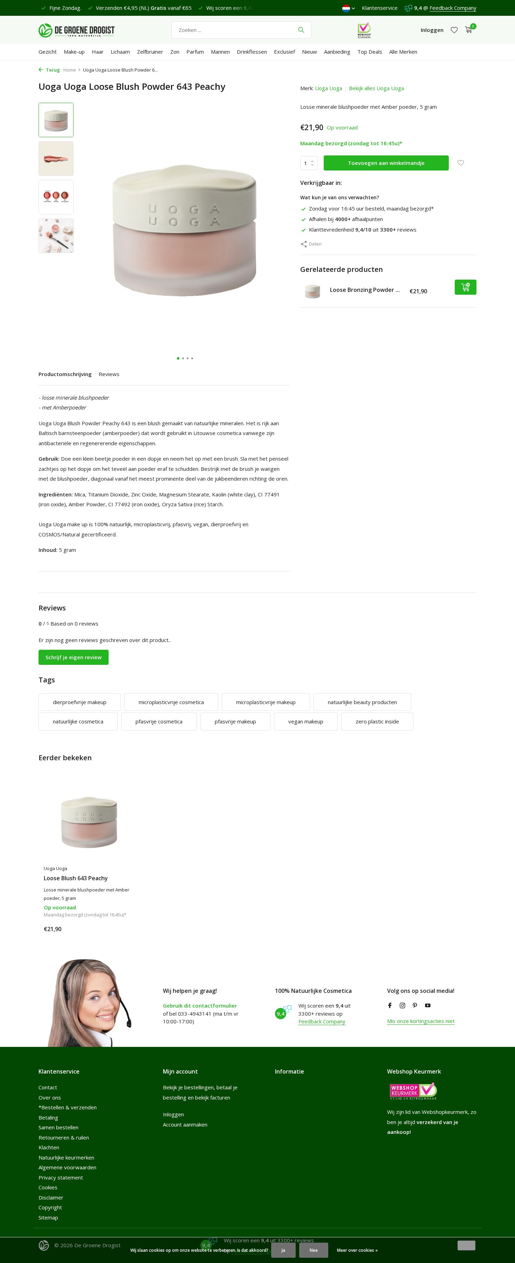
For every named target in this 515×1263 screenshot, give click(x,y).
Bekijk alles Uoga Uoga (376, 88)
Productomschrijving (65, 373)
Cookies (48, 1187)
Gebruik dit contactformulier (200, 1005)
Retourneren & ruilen (64, 1137)
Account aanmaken (185, 1124)
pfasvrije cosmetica (159, 721)
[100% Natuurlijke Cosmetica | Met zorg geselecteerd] (82, 30)
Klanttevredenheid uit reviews (363, 229)
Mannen (220, 51)
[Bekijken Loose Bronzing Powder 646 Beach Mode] (312, 291)
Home (69, 70)
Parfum (195, 51)
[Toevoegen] (465, 287)
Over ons (50, 1097)
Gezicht (48, 51)
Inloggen (173, 1114)
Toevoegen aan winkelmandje (386, 162)
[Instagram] (402, 1006)
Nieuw (309, 51)
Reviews (109, 373)
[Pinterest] (415, 1006)
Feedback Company (453, 7)
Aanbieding (337, 51)
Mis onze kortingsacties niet (421, 1020)
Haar (98, 51)
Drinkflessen (252, 51)
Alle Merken (403, 51)
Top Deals (369, 51)
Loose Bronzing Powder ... (365, 290)
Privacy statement (61, 1177)
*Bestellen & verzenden (68, 1107)
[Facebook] (390, 1006)
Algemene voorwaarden (67, 1167)
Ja (283, 1250)
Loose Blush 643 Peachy (76, 878)
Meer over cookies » (357, 1250)
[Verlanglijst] (454, 30)
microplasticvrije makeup (266, 702)
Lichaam (120, 51)
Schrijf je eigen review (74, 657)
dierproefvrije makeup (80, 702)
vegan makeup (305, 721)
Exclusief (284, 51)
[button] (178, 358)
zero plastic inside (377, 721)
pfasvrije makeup (235, 721)
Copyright (50, 1207)
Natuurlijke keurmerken (66, 1157)
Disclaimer (51, 1197)
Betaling (48, 1117)
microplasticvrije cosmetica (171, 702)
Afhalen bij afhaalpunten (346, 218)
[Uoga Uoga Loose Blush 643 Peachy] (89, 821)
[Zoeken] (301, 29)
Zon (174, 51)
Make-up (74, 51)
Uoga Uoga (328, 88)
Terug (52, 70)
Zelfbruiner (150, 51)
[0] (466, 30)
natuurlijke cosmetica (78, 721)
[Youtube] (428, 1006)
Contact (48, 1087)
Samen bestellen (58, 1127)
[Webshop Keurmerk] (364, 30)
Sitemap (48, 1217)
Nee (314, 1250)
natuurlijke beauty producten (362, 702)
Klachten (49, 1147)
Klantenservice (380, 7)
